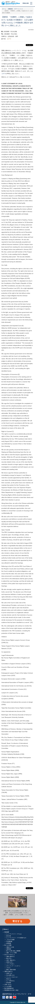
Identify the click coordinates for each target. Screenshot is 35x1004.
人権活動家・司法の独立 (10, 34)
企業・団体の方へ (11, 960)
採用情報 (8, 943)
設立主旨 (8, 936)
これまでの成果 (10, 939)
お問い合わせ (7, 984)
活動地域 (8, 949)
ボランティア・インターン (13, 966)
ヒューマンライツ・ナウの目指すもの (16, 937)
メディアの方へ (10, 964)
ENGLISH (26, 3)
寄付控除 (8, 982)
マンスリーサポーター (12, 977)
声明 (10, 39)
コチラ (3, 73)
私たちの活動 (7, 945)
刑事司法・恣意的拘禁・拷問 (9, 36)
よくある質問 (7, 986)
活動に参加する (10, 956)
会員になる (9, 973)
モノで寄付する (10, 981)
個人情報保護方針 (9, 988)
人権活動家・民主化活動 (10, 31)
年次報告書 (9, 941)
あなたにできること (9, 954)
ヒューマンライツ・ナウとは (13, 934)
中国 (4, 39)
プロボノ (8, 967)
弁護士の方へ (9, 962)
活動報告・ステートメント (15, 9)
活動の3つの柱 (10, 947)
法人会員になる (10, 975)
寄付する (18, 921)
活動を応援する (8, 971)
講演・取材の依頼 (11, 969)
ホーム (4, 9)
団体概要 (6, 932)
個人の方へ (9, 958)
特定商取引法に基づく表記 (11, 990)
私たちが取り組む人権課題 (13, 951)
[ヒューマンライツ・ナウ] (10, 3)
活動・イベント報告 (11, 952)
